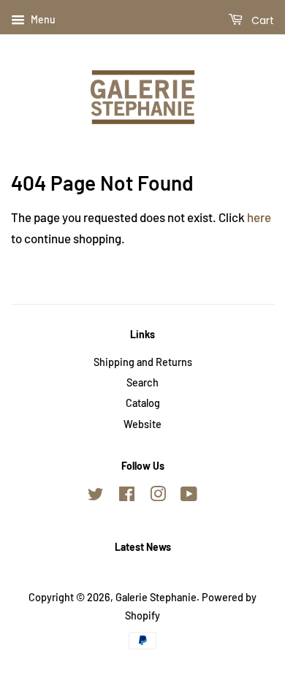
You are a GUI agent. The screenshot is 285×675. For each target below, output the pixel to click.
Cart (261, 20)
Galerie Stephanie (156, 597)
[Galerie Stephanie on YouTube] (188, 496)
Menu (42, 19)
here (259, 217)
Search (142, 382)
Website (142, 424)
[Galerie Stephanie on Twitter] (96, 496)
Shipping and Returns (143, 362)
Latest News (143, 547)
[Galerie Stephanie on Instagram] (158, 496)
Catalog (143, 403)
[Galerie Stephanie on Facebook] (126, 496)
